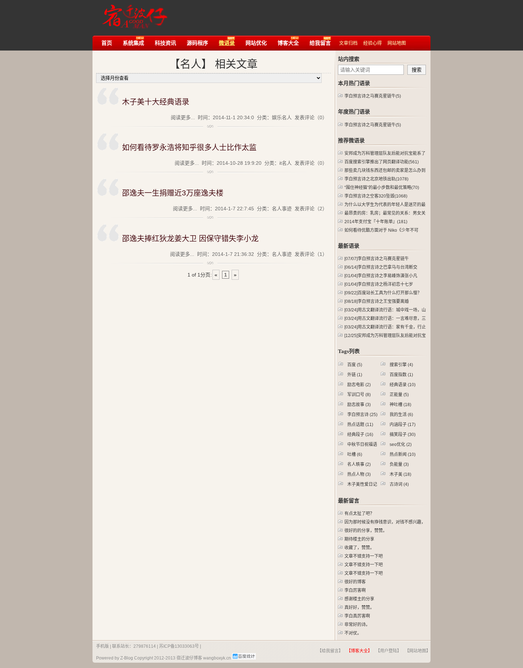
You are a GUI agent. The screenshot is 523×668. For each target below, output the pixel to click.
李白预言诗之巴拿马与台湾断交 (380, 267)
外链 (354, 374)
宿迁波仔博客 (189, 658)
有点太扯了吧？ (359, 513)
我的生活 (401, 414)
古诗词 (399, 484)
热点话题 (360, 424)
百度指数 (401, 374)
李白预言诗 (362, 414)
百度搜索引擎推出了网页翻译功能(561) (381, 161)
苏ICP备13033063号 (179, 646)
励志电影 (359, 384)
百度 (354, 364)
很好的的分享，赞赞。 (365, 530)
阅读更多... (183, 117)
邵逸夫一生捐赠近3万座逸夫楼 (172, 193)
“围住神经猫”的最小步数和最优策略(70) (381, 187)
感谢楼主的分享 (359, 598)
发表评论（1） (311, 254)
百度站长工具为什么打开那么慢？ (383, 292)
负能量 (399, 464)
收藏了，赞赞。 (359, 547)
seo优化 (401, 444)
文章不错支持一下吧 (363, 556)
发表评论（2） (311, 208)
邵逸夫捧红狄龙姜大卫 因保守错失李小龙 (190, 238)
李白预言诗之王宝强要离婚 (376, 301)
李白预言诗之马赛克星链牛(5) (372, 96)
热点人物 (359, 474)
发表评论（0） (311, 117)
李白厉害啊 (355, 590)
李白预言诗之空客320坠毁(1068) (375, 196)
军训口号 (359, 394)
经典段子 (360, 434)
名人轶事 (359, 464)
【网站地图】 (417, 650)
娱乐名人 (282, 117)
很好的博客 (355, 581)
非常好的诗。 (357, 624)
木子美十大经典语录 (155, 102)
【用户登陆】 (388, 650)
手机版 (102, 646)
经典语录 (403, 384)
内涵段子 (403, 424)
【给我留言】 (330, 650)
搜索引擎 (401, 364)
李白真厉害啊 (357, 616)
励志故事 (359, 404)
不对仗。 (352, 633)
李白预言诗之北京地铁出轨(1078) (376, 179)
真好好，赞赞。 (359, 607)
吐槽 (354, 454)
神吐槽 (400, 404)
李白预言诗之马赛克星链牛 (376, 258)
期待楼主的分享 (359, 539)
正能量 (399, 394)
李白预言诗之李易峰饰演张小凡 (380, 275)
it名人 (285, 163)
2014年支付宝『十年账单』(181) (375, 221)
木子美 (400, 474)
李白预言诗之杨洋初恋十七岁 (378, 284)
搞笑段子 (403, 434)
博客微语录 (132, 13)
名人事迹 (282, 208)
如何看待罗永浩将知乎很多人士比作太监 (189, 147)
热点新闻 (403, 454)
